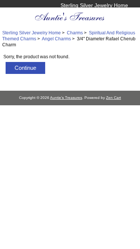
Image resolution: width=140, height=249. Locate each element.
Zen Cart (113, 98)
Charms (75, 32)
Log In (120, 13)
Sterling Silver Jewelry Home (94, 5)
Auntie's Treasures (66, 98)
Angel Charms (56, 38)
